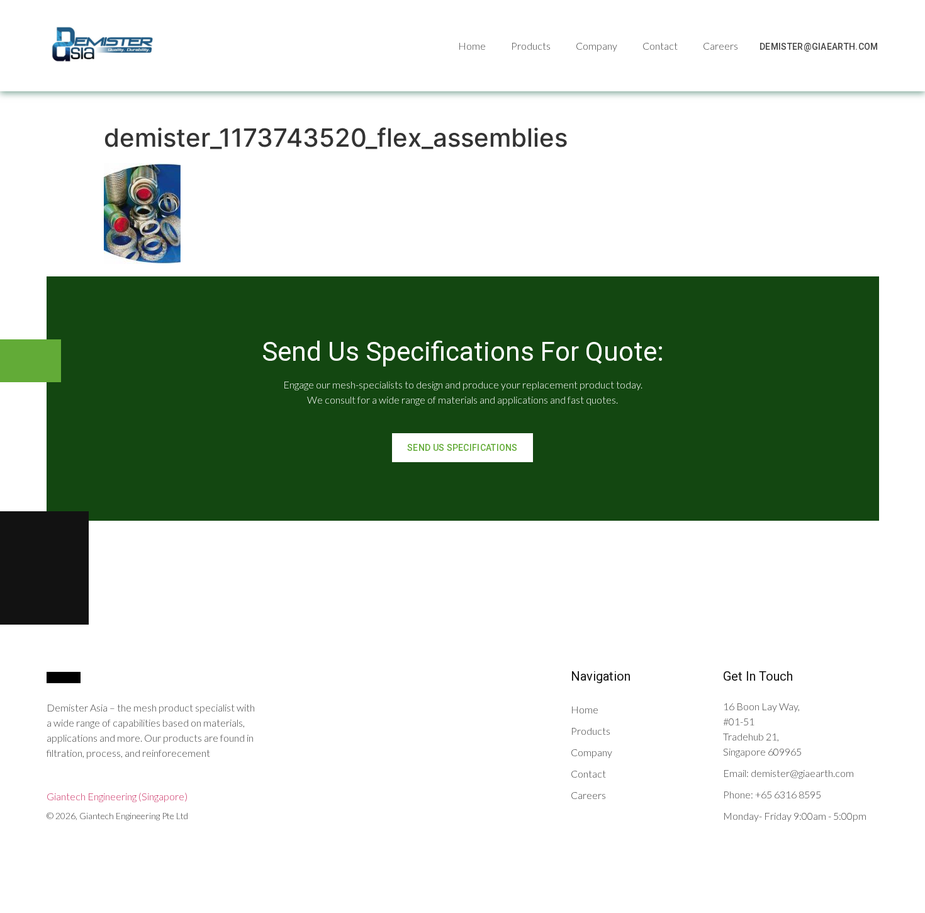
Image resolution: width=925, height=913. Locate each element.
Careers (720, 46)
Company (596, 46)
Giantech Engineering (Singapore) (117, 796)
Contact (660, 46)
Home (472, 46)
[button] (819, 46)
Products (531, 46)
